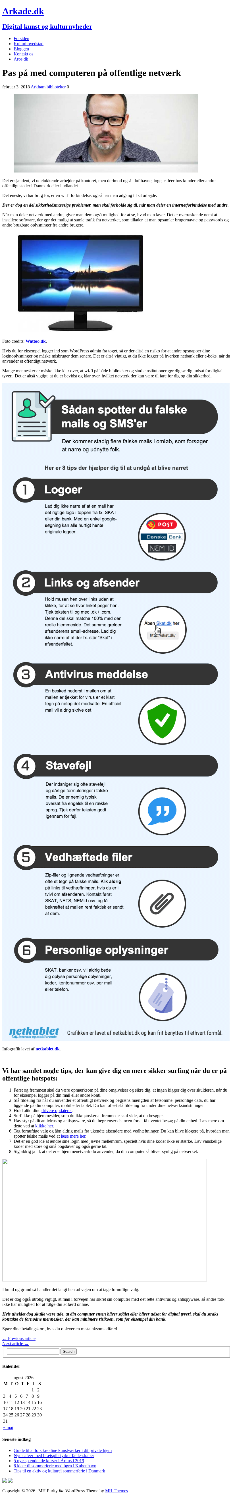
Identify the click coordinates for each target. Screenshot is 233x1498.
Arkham (38, 86)
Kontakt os (23, 53)
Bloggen (21, 48)
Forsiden (21, 38)
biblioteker (56, 86)
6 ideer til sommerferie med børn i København (55, 1465)
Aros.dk (21, 59)
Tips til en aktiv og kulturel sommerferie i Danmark (59, 1470)
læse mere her (73, 1136)
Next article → (15, 1343)
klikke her (44, 1125)
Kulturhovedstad (28, 43)
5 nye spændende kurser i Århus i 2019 (49, 1460)
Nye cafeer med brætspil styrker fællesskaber (54, 1455)
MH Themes (116, 1490)
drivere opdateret (56, 1110)
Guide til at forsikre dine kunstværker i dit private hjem (63, 1450)
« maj (8, 1427)
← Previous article (19, 1338)
